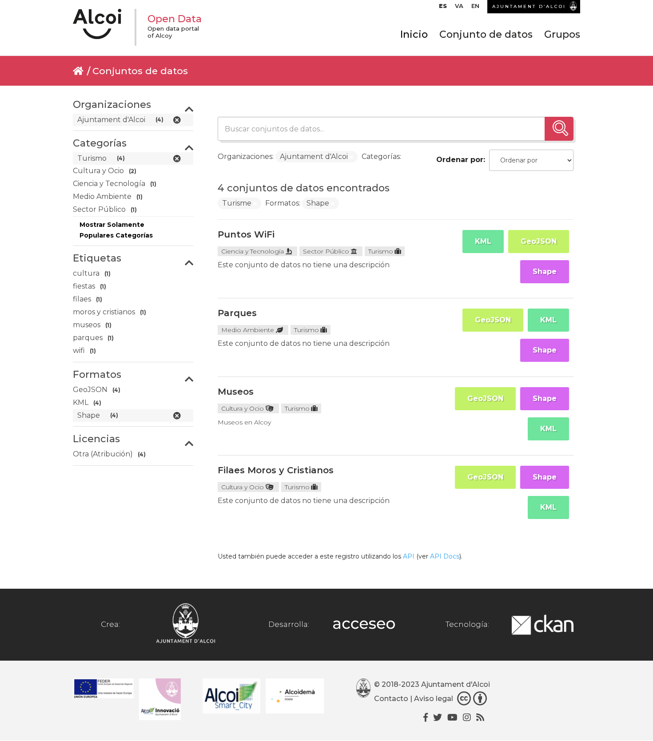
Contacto (391, 698)
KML (483, 241)
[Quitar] (351, 157)
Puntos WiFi (246, 234)
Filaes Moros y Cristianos (276, 470)
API (408, 556)
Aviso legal (433, 698)
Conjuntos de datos (140, 70)
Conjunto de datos (486, 34)
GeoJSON (539, 241)
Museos (236, 391)
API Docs (444, 556)
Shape (545, 271)
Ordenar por (459, 159)
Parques (237, 313)
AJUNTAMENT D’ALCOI (529, 6)
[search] (559, 129)
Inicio (414, 34)
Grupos (562, 34)
